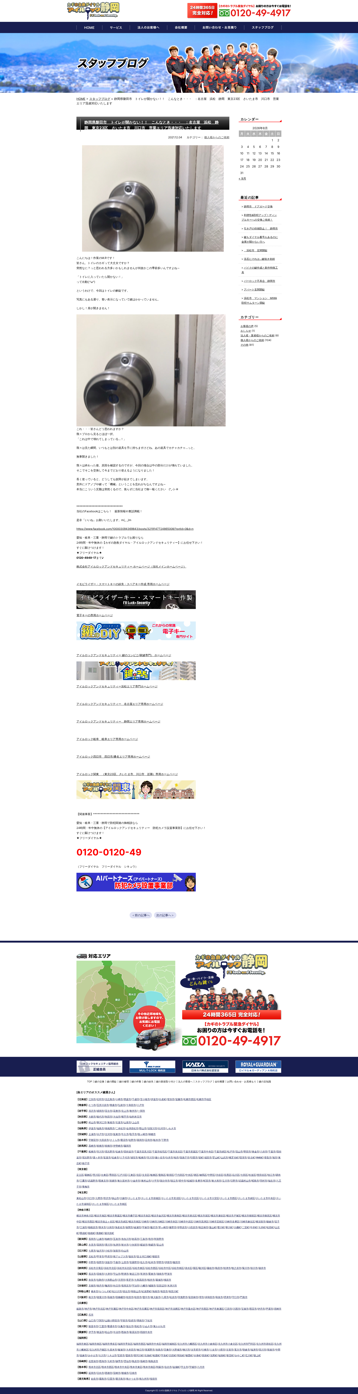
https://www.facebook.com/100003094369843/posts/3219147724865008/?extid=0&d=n (135, 529)
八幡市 (143, 1285)
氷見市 (92, 1244)
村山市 (92, 1122)
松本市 (152, 1262)
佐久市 (143, 1262)
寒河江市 (101, 1122)
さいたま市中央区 (265, 1198)
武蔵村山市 (245, 1180)
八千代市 (125, 1157)
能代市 (100, 1116)
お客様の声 (247, 326)
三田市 (228, 1308)
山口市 (92, 1320)
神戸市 (88, 1308)
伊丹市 (261, 1308)
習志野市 (110, 1151)
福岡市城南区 (169, 1343)
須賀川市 (152, 1128)
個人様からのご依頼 (216, 137)
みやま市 (93, 1355)
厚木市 (102, 1227)
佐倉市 (119, 1151)
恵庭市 (127, 1099)
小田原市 (193, 1227)
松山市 (108, 1332)
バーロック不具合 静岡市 (259, 280)
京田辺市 (161, 1285)
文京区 (145, 1174)
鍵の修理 (124, 1081)
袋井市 (262, 1267)
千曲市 (116, 1262)
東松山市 (81, 1198)
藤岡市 (127, 1145)
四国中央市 (146, 1332)
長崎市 (143, 1361)
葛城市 (159, 1279)
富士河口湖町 (144, 1256)
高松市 (138, 1326)
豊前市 (129, 1355)
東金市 (255, 1151)
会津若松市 (132, 1128)
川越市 (123, 1198)
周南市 (140, 1320)
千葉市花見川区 (142, 1151)
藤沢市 (154, 1227)
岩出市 (126, 1291)
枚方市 (92, 1297)
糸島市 (159, 1349)
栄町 (201, 1157)
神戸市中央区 (126, 1308)
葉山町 (212, 1227)
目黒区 (227, 1174)
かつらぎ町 (105, 1291)
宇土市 (184, 1366)
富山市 (160, 1244)
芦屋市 (269, 1308)
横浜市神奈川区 (84, 1215)
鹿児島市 (120, 1378)
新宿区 (170, 1174)
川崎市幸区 (171, 1221)
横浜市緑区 (122, 1221)
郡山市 (143, 1128)
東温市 (100, 1332)
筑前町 (205, 1355)
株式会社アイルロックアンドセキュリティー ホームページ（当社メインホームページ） (131, 566)
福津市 (254, 1349)
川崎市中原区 (185, 1221)
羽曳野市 (183, 1297)
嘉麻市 (83, 1355)
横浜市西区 (88, 1221)
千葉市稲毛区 (159, 1151)
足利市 (148, 1139)
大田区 (244, 1174)
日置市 (111, 1378)
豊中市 (146, 1297)
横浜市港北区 (189, 1215)
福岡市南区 (96, 1343)
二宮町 (245, 1227)
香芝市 (130, 1279)
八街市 (263, 1151)
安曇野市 (134, 1262)
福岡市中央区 (154, 1343)
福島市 (100, 1128)
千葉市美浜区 (175, 1151)
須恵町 (213, 1355)
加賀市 (116, 1250)
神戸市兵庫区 (141, 1308)
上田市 (125, 1262)
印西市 (194, 1157)
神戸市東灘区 (216, 1308)
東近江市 (134, 1273)
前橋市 (100, 1145)
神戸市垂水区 (188, 1308)
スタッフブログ (99, 99)
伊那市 (168, 1262)
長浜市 (92, 1273)
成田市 (208, 1157)
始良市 (94, 1378)
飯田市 (176, 1262)
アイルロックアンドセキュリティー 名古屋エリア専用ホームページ (119, 704)
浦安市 (134, 1157)
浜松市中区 (165, 1267)
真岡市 (140, 1139)
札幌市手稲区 (204, 1099)
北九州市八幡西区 (187, 1343)
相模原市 (93, 1227)
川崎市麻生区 (247, 1221)
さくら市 (115, 1139)
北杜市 (92, 1256)
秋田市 (108, 1116)
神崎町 (259, 1157)
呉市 (91, 1314)
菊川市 (245, 1267)
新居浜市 (134, 1332)
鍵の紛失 (148, 1081)
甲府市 (108, 1256)
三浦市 (83, 1227)
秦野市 (172, 1227)
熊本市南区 (149, 1366)
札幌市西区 (190, 1099)
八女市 (213, 1349)
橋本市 (94, 1291)
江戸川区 (122, 1174)
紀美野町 (146, 1291)
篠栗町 (189, 1355)
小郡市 (221, 1349)
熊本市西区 (108, 1366)
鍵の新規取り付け (165, 1081)
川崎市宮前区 (216, 1221)
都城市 (125, 1372)
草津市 (143, 1273)
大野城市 (177, 1349)
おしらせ (246, 330)
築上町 (257, 1355)
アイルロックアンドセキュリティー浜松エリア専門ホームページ (117, 686)
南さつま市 (132, 1378)
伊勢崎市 (118, 1145)
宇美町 (164, 1355)
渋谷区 (219, 1174)
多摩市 (198, 1180)
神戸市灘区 (112, 1308)
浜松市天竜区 (96, 1267)
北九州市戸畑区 (98, 1349)
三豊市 (102, 1326)
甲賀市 (168, 1273)
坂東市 (116, 1134)
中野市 (92, 1262)
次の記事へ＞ (165, 915)
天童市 (119, 1122)
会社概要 (219, 1081)
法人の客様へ (185, 1081)
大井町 (262, 1227)
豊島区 (162, 1174)
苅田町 (172, 1355)
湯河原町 (109, 1233)
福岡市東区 (82, 1343)
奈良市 (92, 1279)
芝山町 (216, 1157)
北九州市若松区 (264, 1343)
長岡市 (92, 1238)
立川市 (226, 1180)
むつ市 (92, 1105)
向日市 (116, 1285)
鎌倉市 (270, 1221)
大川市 (102, 1355)
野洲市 (125, 1273)
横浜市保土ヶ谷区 (105, 1221)
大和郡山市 (111, 1279)
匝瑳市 (243, 1157)
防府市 (132, 1320)
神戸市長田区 (157, 1308)
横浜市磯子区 (130, 1215)
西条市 (125, 1332)
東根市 (111, 1122)
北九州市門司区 (246, 1343)
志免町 (148, 1355)
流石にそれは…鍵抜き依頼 (259, 258)
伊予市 (92, 1332)
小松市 (108, 1250)
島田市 (218, 1267)
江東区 (131, 1174)
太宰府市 (196, 1349)
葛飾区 (88, 1174)
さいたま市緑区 (246, 1198)
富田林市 (193, 1297)
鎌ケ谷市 (160, 1157)
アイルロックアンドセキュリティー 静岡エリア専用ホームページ (118, 721)
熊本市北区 (95, 1366)
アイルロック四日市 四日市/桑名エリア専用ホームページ (113, 756)
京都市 (92, 1285)
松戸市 (231, 1151)
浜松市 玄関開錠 (255, 250)
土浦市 (92, 1134)
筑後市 (270, 1349)
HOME (80, 99)
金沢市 (100, 1250)
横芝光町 (234, 1157)
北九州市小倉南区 (207, 1343)
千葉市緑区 (220, 1151)
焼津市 (227, 1267)
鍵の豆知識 (265, 1081)
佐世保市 (93, 1361)
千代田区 (180, 1174)
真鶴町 (99, 1233)
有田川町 (173, 1291)
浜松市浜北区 (124, 1267)
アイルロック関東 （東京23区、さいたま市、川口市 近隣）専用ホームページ (127, 774)
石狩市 (100, 1099)
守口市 (235, 1297)
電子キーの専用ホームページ (94, 615)
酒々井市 (98, 1157)
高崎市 (92, 1145)
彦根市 (100, 1273)
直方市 (238, 1349)
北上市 (125, 1110)
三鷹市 (83, 1180)
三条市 (143, 1238)
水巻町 (197, 1355)
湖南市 (160, 1273)
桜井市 (151, 1279)
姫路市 (80, 1308)
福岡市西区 (140, 1343)
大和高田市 (140, 1279)
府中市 (182, 1180)
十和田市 (131, 1105)
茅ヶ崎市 (163, 1227)
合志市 (168, 1366)
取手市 (133, 1134)
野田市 (247, 1151)
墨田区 (113, 1174)
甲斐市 (100, 1256)
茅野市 (160, 1262)
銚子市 (86, 1163)
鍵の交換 (99, 1081)
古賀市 (229, 1349)
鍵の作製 (136, 1081)
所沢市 (107, 1198)
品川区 (236, 1174)
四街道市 (129, 1151)
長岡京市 (126, 1285)
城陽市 (152, 1285)
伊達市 (154, 1099)
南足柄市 (203, 1227)
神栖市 (152, 1134)
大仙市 (116, 1116)
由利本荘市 (136, 1116)
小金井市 (135, 1180)
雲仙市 (127, 1361)
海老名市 (120, 1227)
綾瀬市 (137, 1227)
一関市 (141, 1110)
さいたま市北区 (190, 1198)
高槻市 (111, 1297)
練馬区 (203, 1174)
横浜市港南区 (174, 1215)
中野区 (211, 1174)
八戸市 (140, 1105)
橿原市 (167, 1279)
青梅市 (86, 1186)
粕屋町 (156, 1355)
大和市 (110, 1227)
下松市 (148, 1320)
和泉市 (219, 1297)
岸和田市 (210, 1297)
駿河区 (202, 1267)
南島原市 (153, 1361)
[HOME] (89, 27)
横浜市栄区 (204, 1215)
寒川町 (229, 1227)
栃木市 (157, 1139)
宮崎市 (116, 1372)
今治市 (116, 1332)
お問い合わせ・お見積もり (241, 1081)
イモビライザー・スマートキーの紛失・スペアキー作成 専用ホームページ (122, 584)
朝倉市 (246, 1349)
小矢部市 (134, 1244)
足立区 (80, 1174)
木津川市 (172, 1285)
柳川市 (186, 1349)
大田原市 (104, 1139)
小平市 (155, 1180)
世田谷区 (262, 1174)
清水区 (188, 1267)
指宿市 (153, 1378)
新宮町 (230, 1355)
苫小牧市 (145, 1099)
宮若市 (121, 1355)
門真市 (243, 1297)
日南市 (133, 1372)
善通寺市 (112, 1326)
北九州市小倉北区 (228, 1343)
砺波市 (143, 1244)
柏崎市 (108, 1238)
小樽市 (119, 1099)
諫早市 (119, 1361)
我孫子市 (184, 1157)
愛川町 (221, 1227)
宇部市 (124, 1320)
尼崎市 (277, 1308)
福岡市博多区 (110, 1343)
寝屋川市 (101, 1297)
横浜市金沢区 (158, 1215)
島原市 (135, 1361)
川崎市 (145, 1221)
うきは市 (112, 1355)
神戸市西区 (202, 1308)
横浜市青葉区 (114, 1215)
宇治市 (135, 1285)
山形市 (127, 1122)
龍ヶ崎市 (142, 1134)
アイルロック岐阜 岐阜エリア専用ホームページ (107, 739)
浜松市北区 (110, 1267)
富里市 (107, 1157)
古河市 (108, 1134)
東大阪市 (156, 1297)
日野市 (234, 1180)
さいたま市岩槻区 (151, 1198)
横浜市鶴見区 (264, 1215)
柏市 (176, 1157)
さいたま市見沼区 (171, 1198)
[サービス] (116, 27)
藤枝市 (210, 1267)
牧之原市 (236, 1267)
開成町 (83, 1233)
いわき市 (171, 1128)
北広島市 (110, 1099)
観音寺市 (93, 1326)
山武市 (224, 1157)
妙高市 (135, 1238)
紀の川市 (117, 1291)
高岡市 (100, 1244)
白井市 (169, 1157)
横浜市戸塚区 (233, 1215)
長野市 (100, 1262)
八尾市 (165, 1297)
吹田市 (130, 1297)
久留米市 (112, 1349)
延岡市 (92, 1372)
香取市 (267, 1157)
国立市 (174, 1180)
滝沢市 (92, 1110)
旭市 (274, 1157)
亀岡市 (108, 1285)
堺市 (201, 1297)
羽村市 (263, 1180)
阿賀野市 (159, 1238)
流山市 (239, 1151)
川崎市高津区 (201, 1221)
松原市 (173, 1297)
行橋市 (205, 1349)
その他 (244, 344)
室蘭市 (179, 1099)
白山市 (125, 1250)
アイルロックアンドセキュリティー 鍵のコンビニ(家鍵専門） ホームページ (123, 655)
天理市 (121, 1279)
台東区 (104, 1174)
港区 (196, 1174)
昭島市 (255, 1180)
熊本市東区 (136, 1366)
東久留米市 (123, 1180)
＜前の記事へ (141, 915)
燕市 (150, 1238)
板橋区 (154, 1174)
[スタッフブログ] (263, 27)
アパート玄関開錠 (254, 289)
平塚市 (145, 1227)
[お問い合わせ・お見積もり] (219, 27)
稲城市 (190, 1180)
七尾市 (92, 1250)
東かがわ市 (159, 1326)
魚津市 (116, 1244)
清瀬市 (113, 1180)
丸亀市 (121, 1326)
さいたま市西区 (228, 1198)
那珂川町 (139, 1355)
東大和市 (216, 1180)
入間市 (99, 1198)
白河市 (161, 1128)
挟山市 (115, 1198)
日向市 (100, 1372)
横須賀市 (261, 1221)
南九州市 (144, 1378)
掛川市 (254, 1267)
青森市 (113, 1105)
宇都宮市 (93, 1139)
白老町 (162, 1099)
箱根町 (91, 1233)
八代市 (201, 1366)
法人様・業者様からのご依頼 (257, 335)
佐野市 (132, 1139)
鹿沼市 (124, 1139)
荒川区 (96, 1174)
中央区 (189, 1174)
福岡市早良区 (125, 1343)
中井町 (253, 1227)
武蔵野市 (93, 1180)
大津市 (108, 1273)
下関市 (100, 1320)
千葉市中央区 (206, 1151)
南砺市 (152, 1244)
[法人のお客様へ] (148, 27)
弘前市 (121, 1105)
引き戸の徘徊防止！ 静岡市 (261, 228)
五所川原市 (103, 1105)
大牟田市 (131, 1349)
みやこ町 (239, 1355)
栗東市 (152, 1273)
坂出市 (130, 1326)
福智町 (222, 1355)
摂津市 (227, 1297)
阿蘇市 (160, 1366)
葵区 (195, 1267)
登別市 (171, 1099)
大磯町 (237, 1227)
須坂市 (108, 1262)
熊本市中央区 (122, 1366)
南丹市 (100, 1285)
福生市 (271, 1180)
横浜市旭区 (100, 1215)
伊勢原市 (182, 1227)
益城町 (176, 1366)
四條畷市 (120, 1297)
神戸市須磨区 (172, 1308)
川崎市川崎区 (157, 1221)
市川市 (100, 1151)
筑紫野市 (150, 1349)
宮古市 (108, 1110)
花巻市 (116, 1110)
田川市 (262, 1349)
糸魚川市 (126, 1238)
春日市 (140, 1349)
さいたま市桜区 (100, 1203)
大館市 (92, 1116)
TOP (89, 1081)
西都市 (108, 1372)
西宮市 (253, 1308)
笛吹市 (132, 1256)
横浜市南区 (135, 1221)
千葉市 (272, 1151)
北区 (138, 1174)
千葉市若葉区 (190, 1151)
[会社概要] (181, 27)
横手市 (125, 1116)
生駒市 (100, 1279)
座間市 (129, 1227)
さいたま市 (134, 1198)
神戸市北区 (99, 1308)
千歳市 (135, 1099)
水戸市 (100, 1134)
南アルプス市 (120, 1256)
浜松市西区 (152, 1267)
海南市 (156, 1291)
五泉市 (116, 1238)
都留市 (156, 1256)
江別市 (92, 1099)
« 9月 (242, 178)
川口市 (90, 1198)
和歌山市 (136, 1291)
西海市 (102, 1361)
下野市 (165, 1139)
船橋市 (92, 1151)
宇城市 (192, 1366)
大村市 (111, 1361)
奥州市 (133, 1110)
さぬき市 (147, 1326)
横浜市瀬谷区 (218, 1215)
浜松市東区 (139, 1267)
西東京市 (103, 1180)
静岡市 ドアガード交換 (258, 206)
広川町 (249, 1355)
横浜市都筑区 (249, 1215)
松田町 (270, 1227)
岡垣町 (181, 1355)
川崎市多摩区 (232, 1221)
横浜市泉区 (144, 1215)
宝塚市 (245, 1308)
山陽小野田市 (112, 1320)
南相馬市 (110, 1128)
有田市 (164, 1291)
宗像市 (167, 1349)
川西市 (236, 1308)
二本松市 (120, 1128)
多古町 (251, 1157)
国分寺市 (165, 1180)
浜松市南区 (178, 1267)
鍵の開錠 (112, 1081)
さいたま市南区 (118, 1203)
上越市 (100, 1238)
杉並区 (252, 1174)
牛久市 (125, 1134)
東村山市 (146, 1180)
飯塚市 (121, 1349)
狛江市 (271, 1174)
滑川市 (108, 1244)
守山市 (116, 1273)
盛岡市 (100, 1110)
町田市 (207, 1180)
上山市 (135, 1122)
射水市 (125, 1244)
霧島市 (102, 1378)
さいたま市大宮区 (209, 1198)
